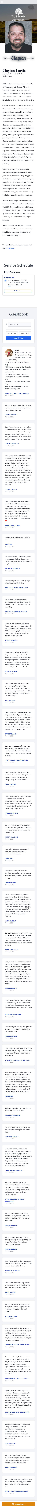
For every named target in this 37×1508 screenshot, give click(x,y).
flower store (9, 248)
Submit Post (18, 338)
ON (9, 287)
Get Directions (18, 291)
